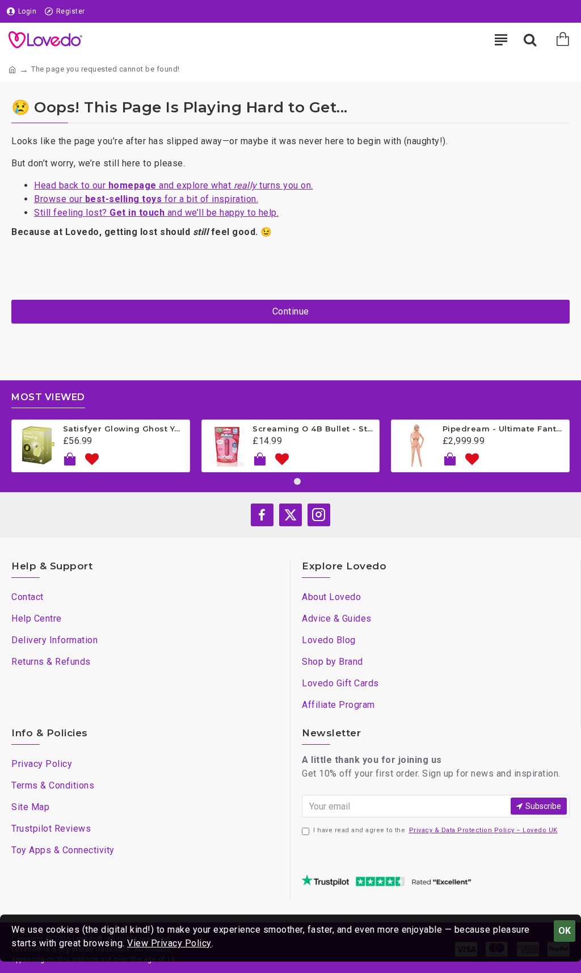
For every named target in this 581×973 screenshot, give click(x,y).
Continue (290, 311)
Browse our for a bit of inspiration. (146, 199)
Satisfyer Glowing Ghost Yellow (124, 428)
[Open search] (530, 40)
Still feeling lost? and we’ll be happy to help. (156, 212)
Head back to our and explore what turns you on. (173, 185)
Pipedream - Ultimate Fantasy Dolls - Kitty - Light (504, 428)
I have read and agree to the (435, 830)
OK (564, 930)
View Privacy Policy (169, 943)
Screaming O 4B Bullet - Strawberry (313, 428)
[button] (283, 481)
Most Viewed (48, 397)
